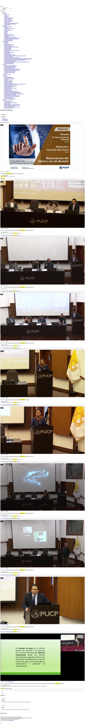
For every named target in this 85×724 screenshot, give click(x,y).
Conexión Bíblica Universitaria (9, 52)
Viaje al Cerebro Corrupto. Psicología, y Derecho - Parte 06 (19, 342)
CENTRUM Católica (7, 48)
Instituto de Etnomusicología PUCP (9, 61)
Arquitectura (6, 31)
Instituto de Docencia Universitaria (9, 54)
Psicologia (6, 33)
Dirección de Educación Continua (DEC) (10, 91)
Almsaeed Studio (11, 720)
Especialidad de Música (8, 47)
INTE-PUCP (6, 42)
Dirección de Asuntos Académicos (9, 71)
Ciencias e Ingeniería (7, 19)
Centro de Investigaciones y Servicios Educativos (12, 57)
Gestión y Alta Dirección (8, 21)
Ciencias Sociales (7, 14)
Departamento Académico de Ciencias (10, 37)
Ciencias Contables (7, 24)
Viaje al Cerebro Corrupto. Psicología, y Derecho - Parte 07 (19, 569)
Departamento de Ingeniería (8, 34)
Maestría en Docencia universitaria (9, 106)
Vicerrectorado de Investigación (9, 77)
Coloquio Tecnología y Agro (8, 83)
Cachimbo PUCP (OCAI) (8, 97)
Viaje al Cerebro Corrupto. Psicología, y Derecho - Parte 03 (19, 230)
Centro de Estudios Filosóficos (9, 44)
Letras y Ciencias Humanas (8, 20)
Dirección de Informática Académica (10, 67)
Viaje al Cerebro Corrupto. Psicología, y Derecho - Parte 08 (19, 287)
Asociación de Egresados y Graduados (10, 88)
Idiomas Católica (7, 51)
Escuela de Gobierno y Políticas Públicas (10, 102)
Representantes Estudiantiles (8, 63)
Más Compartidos (5, 120)
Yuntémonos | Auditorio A (8, 80)
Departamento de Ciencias (8, 40)
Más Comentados (5, 119)
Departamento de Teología (8, 90)
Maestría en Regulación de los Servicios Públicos (12, 105)
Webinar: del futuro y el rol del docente (12, 173)
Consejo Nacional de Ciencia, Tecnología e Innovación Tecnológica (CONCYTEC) (17, 59)
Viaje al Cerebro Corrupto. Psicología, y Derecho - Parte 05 (19, 513)
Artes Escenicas (6, 22)
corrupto (7, 235)
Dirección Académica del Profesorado (10, 70)
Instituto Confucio (7, 53)
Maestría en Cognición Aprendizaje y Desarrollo (11, 107)
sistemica (10, 688)
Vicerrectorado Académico (8, 85)
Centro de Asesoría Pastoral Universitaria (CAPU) (12, 95)
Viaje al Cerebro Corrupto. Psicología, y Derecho (16, 399)
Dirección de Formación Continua (9, 72)
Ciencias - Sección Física (8, 26)
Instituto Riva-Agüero (7, 45)
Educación (6, 16)
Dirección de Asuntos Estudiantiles (9, 66)
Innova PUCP (6, 79)
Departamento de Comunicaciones (9, 35)
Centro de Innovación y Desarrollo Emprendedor (12, 50)
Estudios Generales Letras (8, 17)
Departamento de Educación (8, 39)
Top (1, 723)
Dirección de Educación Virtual (9, 68)
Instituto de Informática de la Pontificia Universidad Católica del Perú (15, 84)
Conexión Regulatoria (7, 74)
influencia (6, 688)
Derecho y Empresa (7, 103)
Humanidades (6, 27)
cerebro (4, 235)
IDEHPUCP (6, 43)
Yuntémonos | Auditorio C (8, 82)
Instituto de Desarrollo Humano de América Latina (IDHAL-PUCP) (14, 60)
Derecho (5, 32)
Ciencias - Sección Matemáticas (9, 28)
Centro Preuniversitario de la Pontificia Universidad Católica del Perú (15, 55)
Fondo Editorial (6, 36)
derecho (18, 235)
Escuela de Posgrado (7, 101)
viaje (1, 235)
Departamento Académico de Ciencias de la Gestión (12, 38)
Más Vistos (4, 118)
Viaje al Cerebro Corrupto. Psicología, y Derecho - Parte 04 (19, 626)
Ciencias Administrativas (8, 30)
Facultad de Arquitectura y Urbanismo (10, 94)
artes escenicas (6, 29)
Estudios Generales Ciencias (8, 18)
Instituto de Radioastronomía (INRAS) (10, 86)
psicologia (10, 235)
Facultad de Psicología (7, 87)
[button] (1, 6)
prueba (5, 73)
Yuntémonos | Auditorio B (8, 81)
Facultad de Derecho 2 (7, 89)
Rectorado (6, 76)
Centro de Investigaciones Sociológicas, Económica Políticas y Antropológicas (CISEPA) (18, 58)
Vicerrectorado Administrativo (9, 78)
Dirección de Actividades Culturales (9, 98)
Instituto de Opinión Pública (8, 56)
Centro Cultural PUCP (7, 49)
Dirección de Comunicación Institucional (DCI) (11, 96)
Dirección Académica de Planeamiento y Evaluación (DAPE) (13, 93)
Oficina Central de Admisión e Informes (10, 65)
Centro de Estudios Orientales (9, 62)
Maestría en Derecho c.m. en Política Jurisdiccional (12, 104)
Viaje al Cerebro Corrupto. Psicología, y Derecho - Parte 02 (19, 456)
